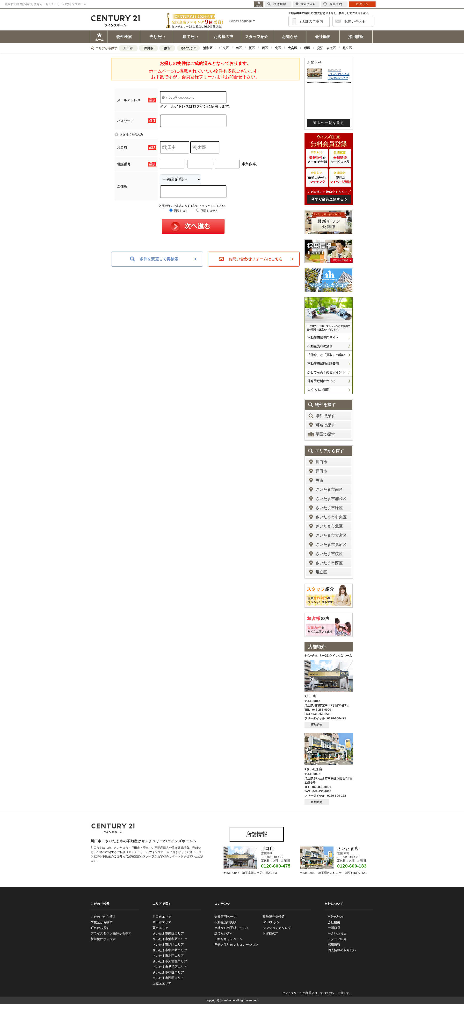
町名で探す (325, 425)
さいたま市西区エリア (168, 978)
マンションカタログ (277, 928)
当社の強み (335, 917)
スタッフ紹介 (256, 37)
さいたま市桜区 (329, 554)
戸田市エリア (161, 922)
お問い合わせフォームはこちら (256, 259)
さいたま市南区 (329, 489)
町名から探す (100, 928)
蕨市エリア (160, 928)
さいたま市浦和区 (331, 499)
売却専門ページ (225, 917)
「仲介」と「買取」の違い (326, 355)
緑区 (307, 48)
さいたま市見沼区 (331, 545)
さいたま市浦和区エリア (169, 939)
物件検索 (124, 37)
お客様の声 (223, 37)
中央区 (224, 48)
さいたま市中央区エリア (169, 950)
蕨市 (167, 48)
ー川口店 (334, 928)
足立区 (347, 48)
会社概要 (323, 37)
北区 (278, 48)
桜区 (252, 48)
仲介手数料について (321, 381)
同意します (180, 210)
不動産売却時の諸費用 (323, 363)
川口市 (128, 48)
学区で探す (325, 434)
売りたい (157, 37)
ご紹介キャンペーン (228, 939)
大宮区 (292, 48)
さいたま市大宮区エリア (169, 961)
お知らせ (289, 37)
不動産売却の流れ (320, 346)
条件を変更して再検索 (159, 259)
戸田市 (148, 48)
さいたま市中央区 (331, 517)
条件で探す (325, 416)
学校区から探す (102, 922)
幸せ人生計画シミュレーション (236, 944)
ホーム (99, 39)
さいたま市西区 (329, 563)
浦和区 (208, 48)
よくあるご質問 (318, 389)
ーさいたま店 (337, 933)
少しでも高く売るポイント (326, 372)
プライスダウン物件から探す (111, 933)
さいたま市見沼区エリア (169, 967)
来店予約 (336, 4)
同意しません (209, 210)
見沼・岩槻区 (326, 48)
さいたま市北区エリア (168, 955)
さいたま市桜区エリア (168, 972)
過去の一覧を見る (328, 123)
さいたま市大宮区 (331, 535)
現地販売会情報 (274, 917)
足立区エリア (161, 983)
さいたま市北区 (329, 526)
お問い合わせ (355, 21)
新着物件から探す (103, 939)
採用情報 (356, 37)
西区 (265, 48)
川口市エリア (161, 917)
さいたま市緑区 (329, 508)
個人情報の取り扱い (342, 950)
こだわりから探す (103, 917)
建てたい (190, 37)
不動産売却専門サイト (323, 337)
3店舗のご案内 (311, 21)
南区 (239, 48)
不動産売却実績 (225, 922)
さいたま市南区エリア (168, 933)
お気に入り (308, 4)
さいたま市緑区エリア (168, 944)
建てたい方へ (223, 933)
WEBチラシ (271, 922)
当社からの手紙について (231, 928)
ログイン (362, 4)
